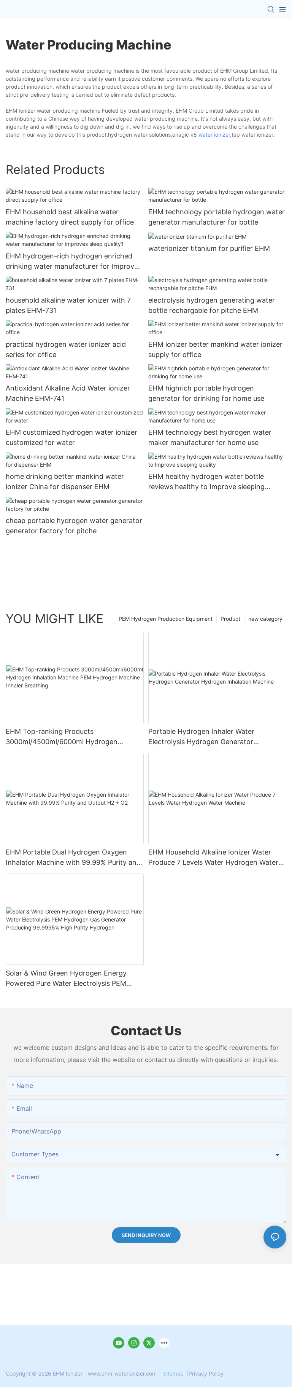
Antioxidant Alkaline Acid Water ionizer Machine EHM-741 (68, 393)
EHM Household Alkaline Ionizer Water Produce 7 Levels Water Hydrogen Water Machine (213, 857)
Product (230, 618)
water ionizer (214, 134)
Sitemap (173, 1373)
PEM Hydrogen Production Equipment (166, 618)
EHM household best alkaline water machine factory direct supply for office (70, 217)
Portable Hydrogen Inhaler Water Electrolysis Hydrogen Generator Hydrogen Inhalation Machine (201, 737)
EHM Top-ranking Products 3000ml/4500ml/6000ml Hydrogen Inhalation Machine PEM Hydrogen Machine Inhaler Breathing (61, 737)
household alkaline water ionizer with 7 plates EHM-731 (68, 305)
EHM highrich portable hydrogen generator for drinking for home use (206, 393)
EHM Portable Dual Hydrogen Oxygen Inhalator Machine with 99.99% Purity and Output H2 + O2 (73, 857)
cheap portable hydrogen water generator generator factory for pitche (74, 526)
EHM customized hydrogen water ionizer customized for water (71, 437)
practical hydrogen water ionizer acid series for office (66, 349)
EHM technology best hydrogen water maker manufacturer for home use (209, 437)
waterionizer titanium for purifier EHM (209, 248)
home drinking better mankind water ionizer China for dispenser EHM (65, 481)
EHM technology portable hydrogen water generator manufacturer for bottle (216, 217)
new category (265, 618)
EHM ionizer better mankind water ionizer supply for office (215, 349)
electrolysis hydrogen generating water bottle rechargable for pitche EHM (211, 305)
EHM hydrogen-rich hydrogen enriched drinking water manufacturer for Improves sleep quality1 (73, 261)
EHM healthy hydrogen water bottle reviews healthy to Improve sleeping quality (206, 482)
